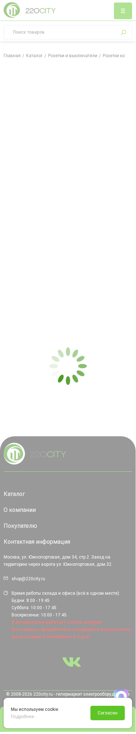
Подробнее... (24, 716)
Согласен (108, 713)
